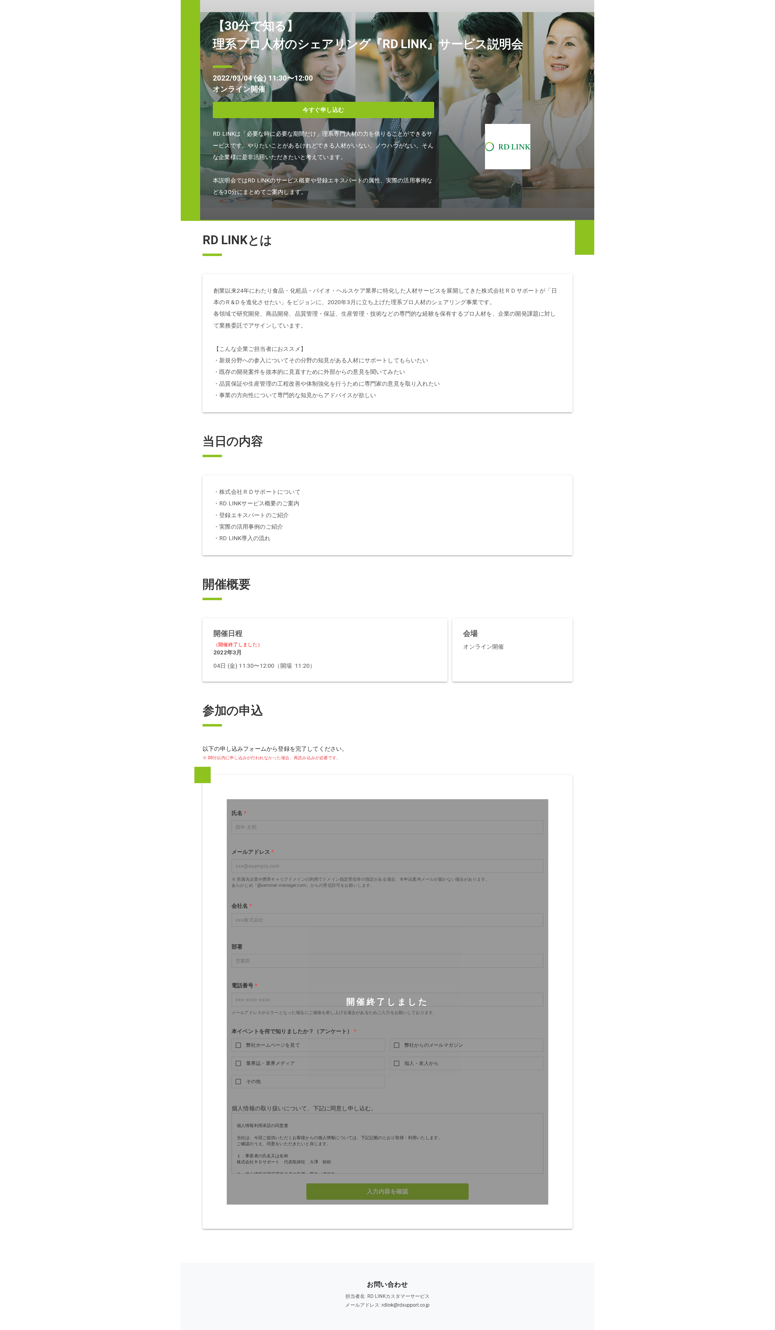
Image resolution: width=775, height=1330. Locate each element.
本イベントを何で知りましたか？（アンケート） (294, 1031)
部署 (237, 946)
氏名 (239, 813)
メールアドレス (253, 852)
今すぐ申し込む (323, 109)
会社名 (242, 906)
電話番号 (244, 985)
